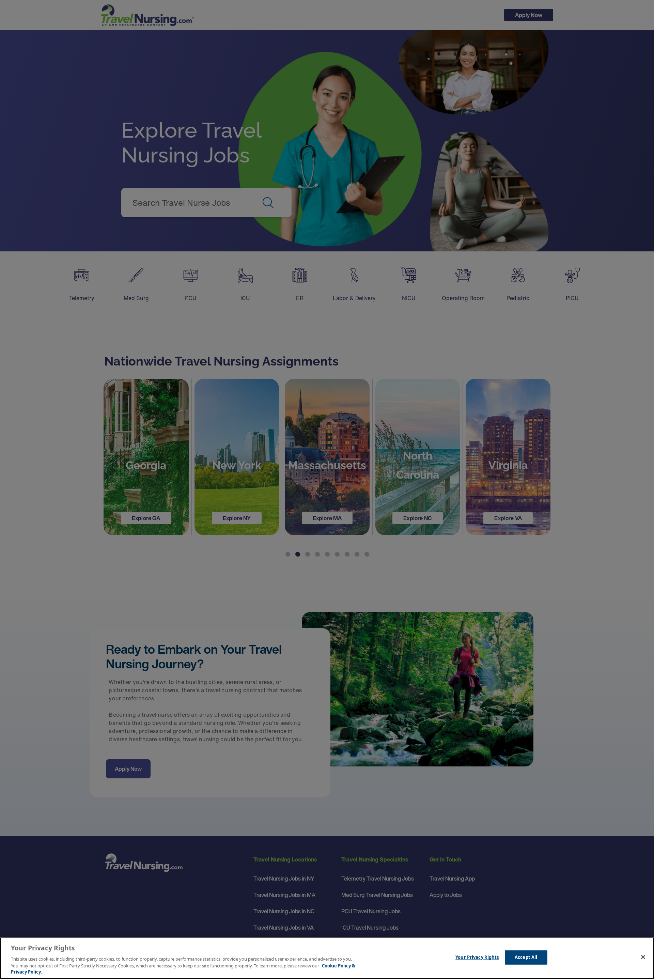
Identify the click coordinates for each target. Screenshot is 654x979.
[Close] (643, 957)
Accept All (526, 957)
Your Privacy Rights (477, 957)
